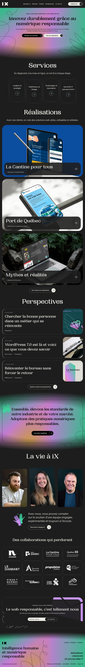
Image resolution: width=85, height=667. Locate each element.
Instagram (73, 642)
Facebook (80, 642)
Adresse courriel (34, 619)
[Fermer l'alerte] (82, 644)
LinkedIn (66, 642)
